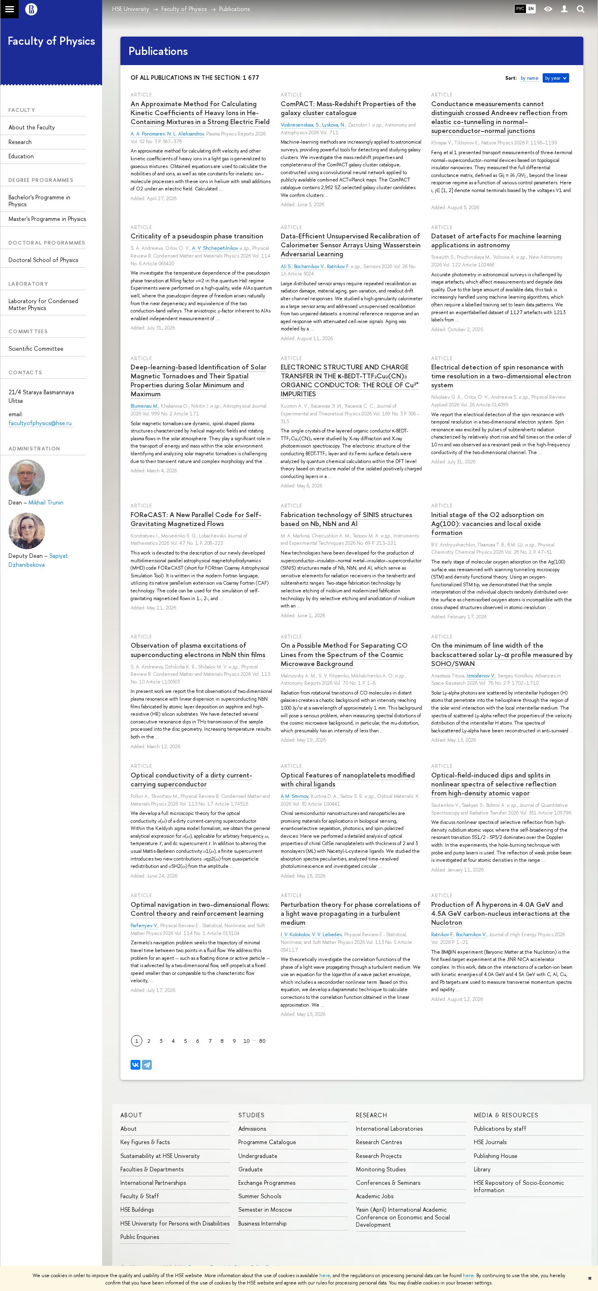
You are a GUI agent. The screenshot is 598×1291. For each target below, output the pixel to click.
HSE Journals (490, 1142)
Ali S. (286, 266)
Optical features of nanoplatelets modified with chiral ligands (348, 779)
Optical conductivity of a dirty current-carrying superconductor (191, 779)
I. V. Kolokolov (295, 934)
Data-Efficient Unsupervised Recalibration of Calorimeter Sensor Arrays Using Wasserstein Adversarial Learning (351, 244)
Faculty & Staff (139, 1196)
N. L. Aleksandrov (185, 134)
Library (482, 1169)
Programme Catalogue (267, 1142)
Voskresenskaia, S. (300, 125)
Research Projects (379, 1156)
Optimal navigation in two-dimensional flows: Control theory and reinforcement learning (200, 909)
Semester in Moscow (265, 1209)
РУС (520, 8)
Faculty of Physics (51, 40)
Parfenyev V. (144, 925)
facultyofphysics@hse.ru (41, 423)
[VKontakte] (135, 1065)
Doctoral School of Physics (43, 260)
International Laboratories (389, 1128)
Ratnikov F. (338, 266)
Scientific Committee (36, 348)
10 (247, 1040)
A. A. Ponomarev (148, 134)
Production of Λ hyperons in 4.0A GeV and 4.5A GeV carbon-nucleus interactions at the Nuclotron (500, 913)
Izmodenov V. (481, 676)
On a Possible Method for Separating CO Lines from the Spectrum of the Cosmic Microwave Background (344, 654)
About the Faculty (32, 127)
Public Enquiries (139, 1237)
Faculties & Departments (151, 1169)
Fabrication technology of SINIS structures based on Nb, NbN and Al (346, 519)
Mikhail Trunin (45, 502)
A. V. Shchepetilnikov (215, 248)
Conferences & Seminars (388, 1182)
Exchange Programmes (266, 1182)
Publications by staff (500, 1128)
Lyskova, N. (333, 125)
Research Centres (379, 1142)
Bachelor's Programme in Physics (39, 200)
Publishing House (495, 1156)
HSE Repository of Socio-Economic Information (519, 1186)
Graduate (250, 1169)
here (324, 1275)
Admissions (252, 1128)
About (131, 1115)
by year (553, 78)
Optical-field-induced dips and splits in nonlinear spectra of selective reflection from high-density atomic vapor (494, 783)
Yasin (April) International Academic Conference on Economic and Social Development (403, 1217)
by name (530, 78)
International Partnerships (153, 1182)
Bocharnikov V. (309, 266)
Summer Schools (259, 1196)
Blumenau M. (144, 406)
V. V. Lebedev (327, 934)
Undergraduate (257, 1156)
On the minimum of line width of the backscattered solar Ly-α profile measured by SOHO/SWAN (502, 654)
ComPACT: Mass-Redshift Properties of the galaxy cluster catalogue (348, 108)
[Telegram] (147, 1065)
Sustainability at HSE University (160, 1156)
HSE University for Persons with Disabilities (174, 1223)
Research (20, 142)
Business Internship (262, 1223)
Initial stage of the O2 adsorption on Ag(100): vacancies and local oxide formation (487, 523)
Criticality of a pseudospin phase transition (197, 235)
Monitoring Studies (381, 1169)
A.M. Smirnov (294, 796)
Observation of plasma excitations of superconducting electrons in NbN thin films (198, 649)
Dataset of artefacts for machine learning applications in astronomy (496, 240)
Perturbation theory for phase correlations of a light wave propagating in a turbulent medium (351, 913)
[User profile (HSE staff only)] (564, 9)
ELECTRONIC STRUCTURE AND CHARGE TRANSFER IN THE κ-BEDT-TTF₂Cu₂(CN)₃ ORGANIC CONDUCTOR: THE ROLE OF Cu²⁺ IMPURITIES (350, 380)
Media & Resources (506, 1115)
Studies (251, 1115)
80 (263, 1040)
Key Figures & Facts (145, 1142)
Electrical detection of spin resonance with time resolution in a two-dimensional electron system (501, 375)
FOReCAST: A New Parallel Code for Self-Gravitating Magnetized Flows (196, 519)
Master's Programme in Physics (47, 219)
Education (21, 156)
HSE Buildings (137, 1209)
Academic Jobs (374, 1196)
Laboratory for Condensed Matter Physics (43, 304)
